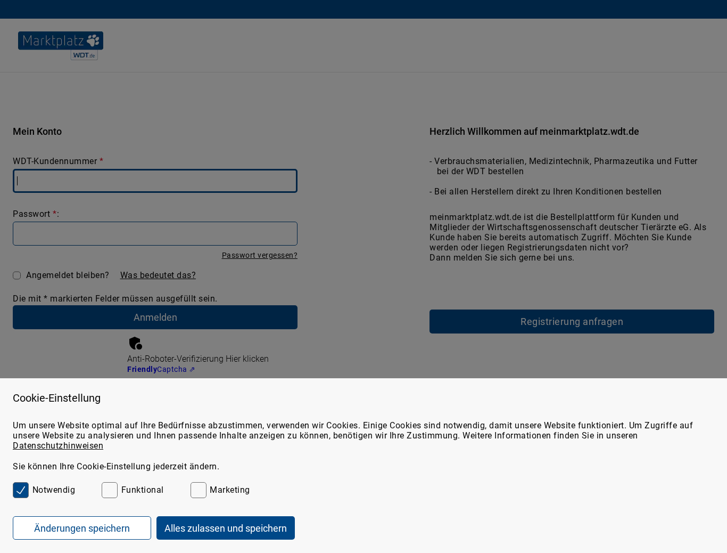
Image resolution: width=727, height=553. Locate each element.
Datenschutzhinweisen (58, 446)
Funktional (142, 490)
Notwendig (53, 490)
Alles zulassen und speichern (225, 528)
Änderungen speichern (82, 528)
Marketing (230, 490)
